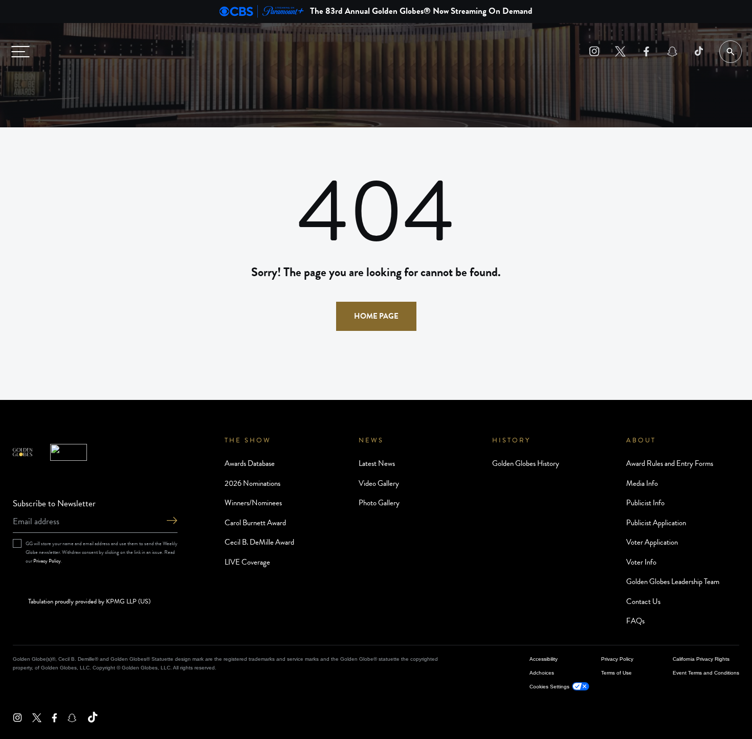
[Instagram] (594, 51)
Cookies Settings (549, 686)
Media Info (642, 483)
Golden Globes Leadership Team (672, 581)
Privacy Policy (47, 561)
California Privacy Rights (701, 659)
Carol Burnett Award (255, 522)
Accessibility (543, 659)
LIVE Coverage (247, 562)
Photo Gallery (379, 502)
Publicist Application (656, 522)
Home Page (376, 316)
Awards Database (250, 463)
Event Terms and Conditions (706, 673)
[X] (620, 51)
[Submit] (172, 521)
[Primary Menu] (20, 51)
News (371, 440)
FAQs (635, 620)
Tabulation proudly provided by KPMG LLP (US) (89, 602)
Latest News (377, 463)
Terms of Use (616, 673)
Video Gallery (379, 483)
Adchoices (541, 673)
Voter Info (641, 562)
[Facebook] (646, 51)
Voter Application (652, 542)
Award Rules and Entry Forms (669, 463)
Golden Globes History (525, 463)
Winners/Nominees (253, 502)
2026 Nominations (252, 483)
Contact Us (643, 601)
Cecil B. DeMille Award (259, 542)
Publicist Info (645, 502)
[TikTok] (698, 51)
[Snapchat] (672, 51)
